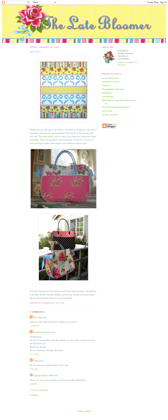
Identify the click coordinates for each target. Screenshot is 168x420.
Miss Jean (37, 317)
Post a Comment (39, 390)
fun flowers (107, 92)
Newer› (80, 411)
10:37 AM (60, 303)
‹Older (88, 411)
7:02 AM (33, 369)
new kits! (35, 51)
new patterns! (108, 96)
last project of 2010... (111, 81)
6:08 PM (33, 384)
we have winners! (109, 114)
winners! (106, 85)
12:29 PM (34, 326)
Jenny (35, 360)
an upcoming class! (110, 77)
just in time (107, 110)
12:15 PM (34, 354)
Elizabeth (122, 51)
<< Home (34, 395)
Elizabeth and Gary (42, 332)
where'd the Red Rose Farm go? (116, 107)
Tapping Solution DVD (43, 375)
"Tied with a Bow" (46, 136)
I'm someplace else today (113, 89)
